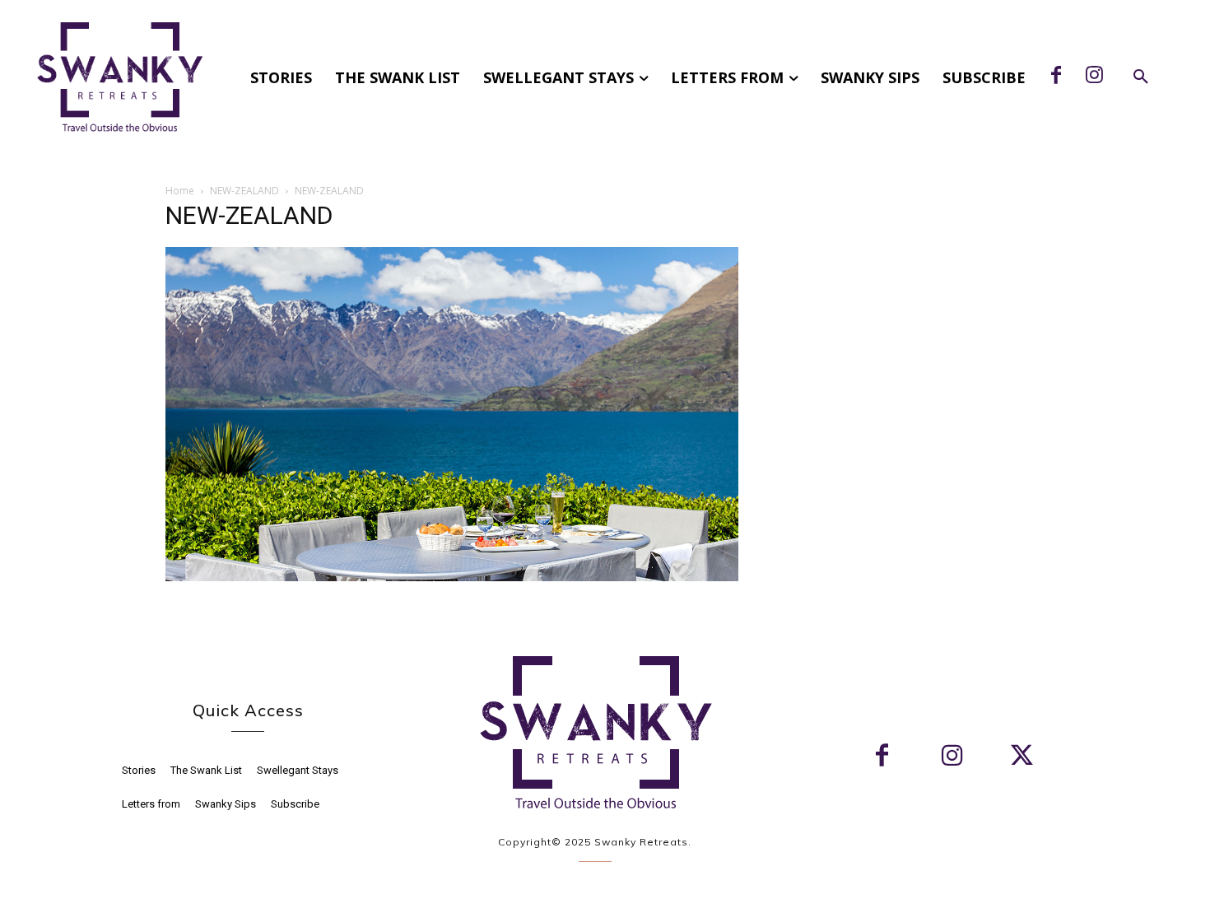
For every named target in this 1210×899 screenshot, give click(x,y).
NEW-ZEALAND (244, 191)
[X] (1022, 757)
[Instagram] (1094, 76)
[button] (1141, 77)
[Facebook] (1056, 76)
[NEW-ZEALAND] (451, 577)
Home (179, 191)
